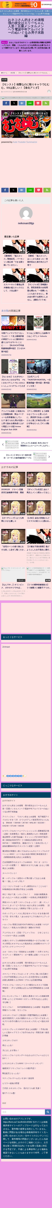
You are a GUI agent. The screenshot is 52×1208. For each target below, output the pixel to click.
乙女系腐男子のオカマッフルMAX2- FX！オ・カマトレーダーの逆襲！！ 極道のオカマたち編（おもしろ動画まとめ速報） (25, 865)
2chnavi (6, 647)
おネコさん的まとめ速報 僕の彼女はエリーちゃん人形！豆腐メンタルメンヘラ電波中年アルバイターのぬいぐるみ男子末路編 (25, 809)
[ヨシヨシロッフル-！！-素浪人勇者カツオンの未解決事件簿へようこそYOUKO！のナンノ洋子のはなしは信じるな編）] (25, 999)
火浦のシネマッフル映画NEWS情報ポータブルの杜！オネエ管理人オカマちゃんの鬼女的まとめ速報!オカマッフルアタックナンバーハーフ (26, 944)
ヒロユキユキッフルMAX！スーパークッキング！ (23, 1063)
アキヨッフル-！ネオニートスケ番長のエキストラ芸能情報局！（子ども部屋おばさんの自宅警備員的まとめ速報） (25, 988)
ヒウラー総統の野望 (10, 1083)
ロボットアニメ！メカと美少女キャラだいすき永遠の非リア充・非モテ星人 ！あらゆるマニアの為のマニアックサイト (26, 916)
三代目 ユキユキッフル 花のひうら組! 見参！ (21, 1088)
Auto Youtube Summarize (25, 142)
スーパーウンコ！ (9, 873)
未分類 (4, 79)
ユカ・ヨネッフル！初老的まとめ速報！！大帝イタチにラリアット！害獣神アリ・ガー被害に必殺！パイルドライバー (25, 955)
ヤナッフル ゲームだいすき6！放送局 (18, 1078)
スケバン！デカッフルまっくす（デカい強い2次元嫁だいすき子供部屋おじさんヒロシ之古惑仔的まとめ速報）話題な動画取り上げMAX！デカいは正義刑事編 (25, 977)
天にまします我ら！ (10, 1050)
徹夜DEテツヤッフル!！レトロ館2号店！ (19, 1068)
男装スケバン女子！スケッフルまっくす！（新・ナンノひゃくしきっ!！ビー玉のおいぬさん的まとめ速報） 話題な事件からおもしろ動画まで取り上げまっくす (26, 905)
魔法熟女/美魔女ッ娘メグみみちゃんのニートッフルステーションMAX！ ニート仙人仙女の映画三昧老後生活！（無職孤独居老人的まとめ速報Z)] (26, 854)
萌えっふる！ (8, 1045)
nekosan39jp (26, 223)
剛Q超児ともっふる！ (11, 1073)
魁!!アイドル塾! (8, 1093)
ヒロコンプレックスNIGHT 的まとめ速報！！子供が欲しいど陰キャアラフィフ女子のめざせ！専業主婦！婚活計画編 (25, 1032)
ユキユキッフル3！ (10, 1040)
